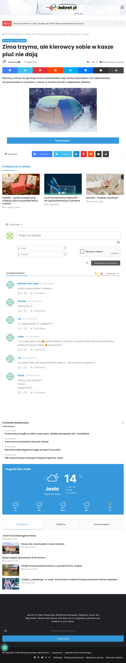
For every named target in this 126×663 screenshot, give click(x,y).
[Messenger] (85, 70)
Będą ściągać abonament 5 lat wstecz (23, 557)
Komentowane (101, 524)
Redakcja (58, 657)
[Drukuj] (116, 70)
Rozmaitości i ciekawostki (23, 34)
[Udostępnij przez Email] (101, 70)
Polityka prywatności (74, 657)
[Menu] (122, 8)
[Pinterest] (40, 70)
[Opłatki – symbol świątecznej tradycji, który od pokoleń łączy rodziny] (21, 184)
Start (6, 34)
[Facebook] (10, 70)
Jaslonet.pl (13, 62)
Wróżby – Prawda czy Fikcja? (102, 197)
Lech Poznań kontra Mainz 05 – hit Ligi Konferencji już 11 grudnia (62, 199)
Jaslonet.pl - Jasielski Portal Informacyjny (71, 652)
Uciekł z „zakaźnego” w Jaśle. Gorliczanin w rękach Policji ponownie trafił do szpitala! (69, 579)
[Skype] (70, 70)
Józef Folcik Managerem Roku (19, 535)
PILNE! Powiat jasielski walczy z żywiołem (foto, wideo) (52, 565)
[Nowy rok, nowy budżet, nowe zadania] (10, 548)
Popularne (22, 524)
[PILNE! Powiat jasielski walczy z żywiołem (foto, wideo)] (10, 570)
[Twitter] (25, 70)
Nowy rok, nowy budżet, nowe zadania (43, 544)
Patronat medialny (114, 657)
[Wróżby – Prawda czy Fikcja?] (105, 184)
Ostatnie (60, 524)
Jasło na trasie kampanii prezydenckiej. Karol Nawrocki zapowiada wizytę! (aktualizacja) (55, 24)
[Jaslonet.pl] (63, 7)
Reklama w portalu (95, 657)
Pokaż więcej (62, 140)
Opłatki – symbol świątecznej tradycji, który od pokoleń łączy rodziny (20, 200)
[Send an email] (19, 62)
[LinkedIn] (76, 154)
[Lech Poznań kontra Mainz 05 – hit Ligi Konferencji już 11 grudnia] (63, 184)
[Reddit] (55, 70)
